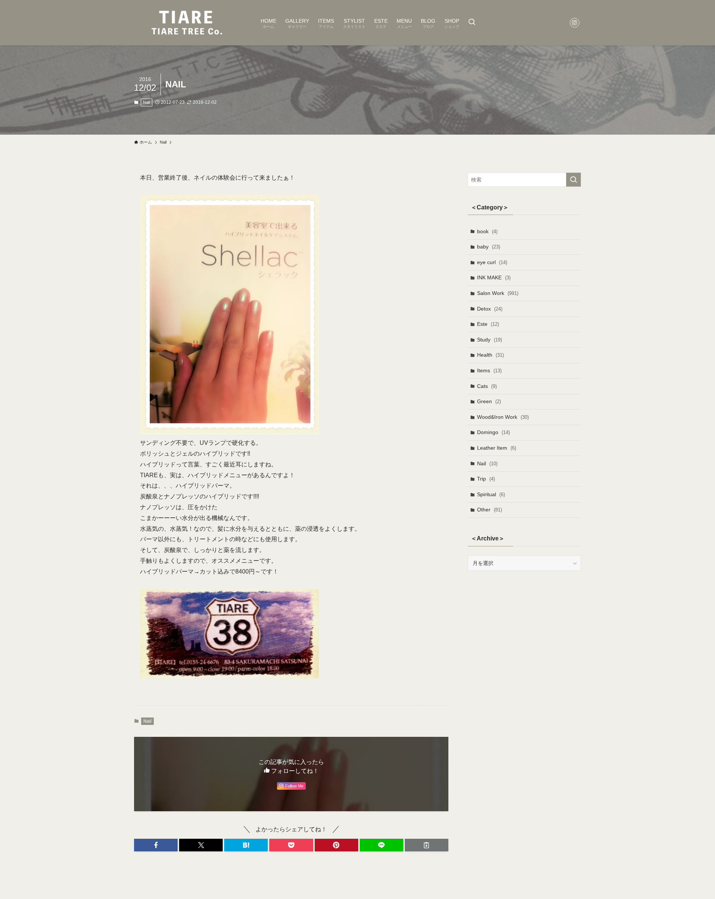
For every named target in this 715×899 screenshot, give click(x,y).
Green (489, 401)
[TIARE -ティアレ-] (187, 22)
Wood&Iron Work (503, 417)
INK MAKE (494, 277)
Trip (486, 479)
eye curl (492, 262)
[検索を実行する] (573, 180)
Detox (489, 309)
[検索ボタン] (472, 22)
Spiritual (491, 494)
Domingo (493, 432)
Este (488, 324)
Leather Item (496, 448)
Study (489, 340)
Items (489, 370)
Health (490, 355)
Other (489, 510)
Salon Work (497, 293)
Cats (487, 386)
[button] (156, 845)
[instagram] (574, 23)
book (487, 231)
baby (488, 247)
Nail (146, 102)
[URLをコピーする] (426, 845)
